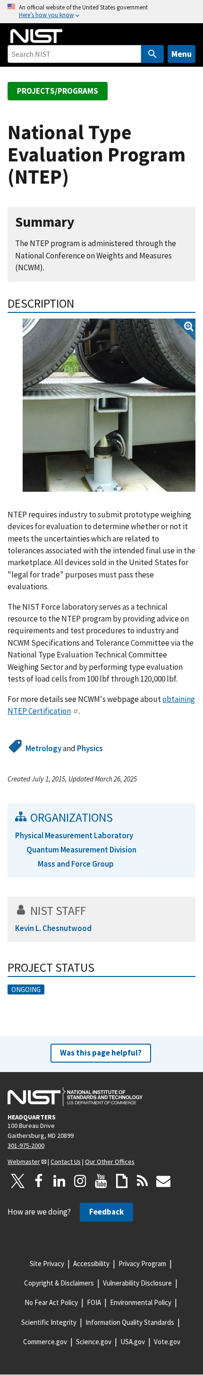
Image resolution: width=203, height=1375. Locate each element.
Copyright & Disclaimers (59, 1282)
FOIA (94, 1302)
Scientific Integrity (48, 1322)
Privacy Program (142, 1263)
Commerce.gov (45, 1341)
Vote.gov (167, 1341)
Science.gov (93, 1341)
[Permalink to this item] (82, 222)
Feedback (106, 1211)
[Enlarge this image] (109, 405)
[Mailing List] (163, 1181)
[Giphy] (121, 1181)
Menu (181, 53)
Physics (90, 748)
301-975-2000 (26, 1145)
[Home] (36, 36)
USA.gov (132, 1341)
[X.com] (18, 1181)
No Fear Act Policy (51, 1302)
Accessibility (91, 1263)
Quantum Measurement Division (81, 849)
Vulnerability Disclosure (137, 1282)
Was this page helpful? (101, 1052)
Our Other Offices (110, 1161)
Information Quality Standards (129, 1322)
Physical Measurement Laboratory (74, 835)
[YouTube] (101, 1181)
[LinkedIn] (59, 1181)
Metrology (43, 748)
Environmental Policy (140, 1302)
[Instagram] (80, 1181)
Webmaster (24, 1161)
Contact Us (66, 1161)
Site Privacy (47, 1263)
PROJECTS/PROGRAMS (57, 91)
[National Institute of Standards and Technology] (75, 1096)
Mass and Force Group (76, 864)
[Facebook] (38, 1181)
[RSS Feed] (142, 1181)
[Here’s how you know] (101, 11)
